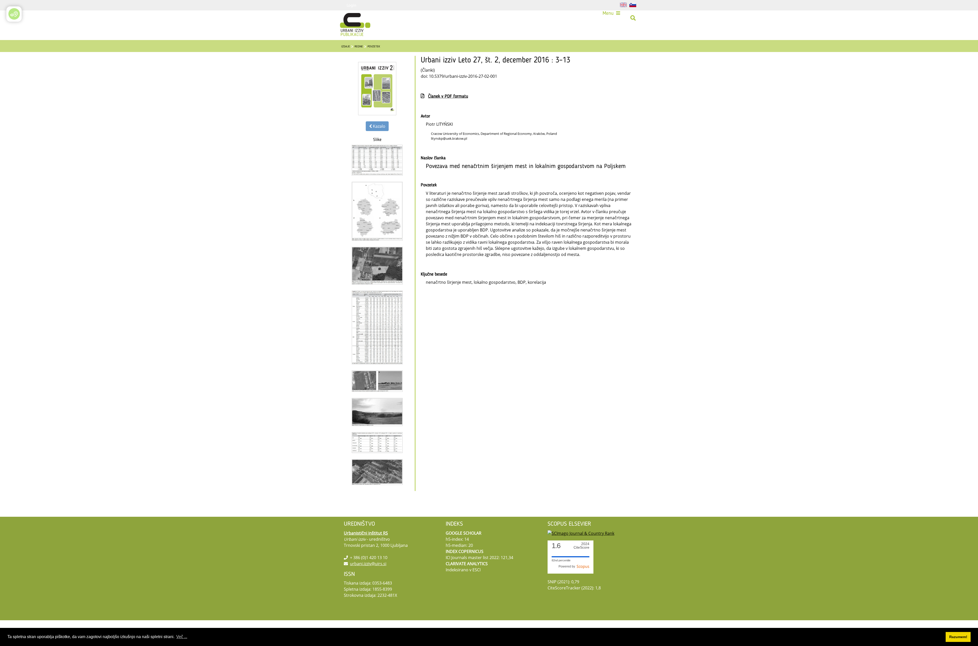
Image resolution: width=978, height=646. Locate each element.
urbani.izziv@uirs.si (368, 563)
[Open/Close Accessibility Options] (14, 14)
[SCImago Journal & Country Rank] (581, 533)
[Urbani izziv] (348, 18)
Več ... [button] (181, 637)
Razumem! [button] (958, 637)
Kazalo (378, 126)
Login (351, 5)
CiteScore (581, 545)
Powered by (568, 566)
